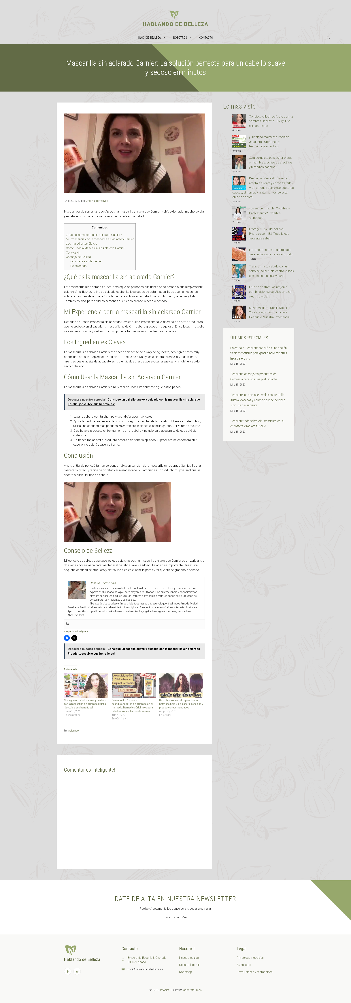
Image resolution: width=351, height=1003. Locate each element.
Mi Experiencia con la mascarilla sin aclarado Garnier (100, 239)
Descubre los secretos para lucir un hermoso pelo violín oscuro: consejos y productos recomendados (181, 704)
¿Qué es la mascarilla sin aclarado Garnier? (94, 235)
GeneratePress (192, 990)
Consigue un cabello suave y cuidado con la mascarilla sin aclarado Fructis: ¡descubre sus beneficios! (85, 704)
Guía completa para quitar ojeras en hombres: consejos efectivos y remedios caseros (270, 162)
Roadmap (185, 972)
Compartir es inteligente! (85, 261)
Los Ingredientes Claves (81, 243)
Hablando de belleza (175, 24)
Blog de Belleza (149, 37)
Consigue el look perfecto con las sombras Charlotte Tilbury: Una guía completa (271, 121)
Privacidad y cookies (250, 957)
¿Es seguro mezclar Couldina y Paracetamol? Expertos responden (269, 212)
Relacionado (78, 266)
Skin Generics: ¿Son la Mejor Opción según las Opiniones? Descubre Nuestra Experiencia (269, 312)
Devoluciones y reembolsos (255, 972)
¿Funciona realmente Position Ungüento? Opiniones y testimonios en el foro (269, 141)
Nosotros (180, 37)
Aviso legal (244, 965)
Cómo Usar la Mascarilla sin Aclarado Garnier (95, 248)
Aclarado (73, 730)
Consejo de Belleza (78, 257)
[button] (328, 37)
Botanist (164, 990)
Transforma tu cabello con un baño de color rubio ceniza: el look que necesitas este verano (271, 271)
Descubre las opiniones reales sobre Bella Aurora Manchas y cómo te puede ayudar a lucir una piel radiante (257, 400)
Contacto (206, 37)
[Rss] (67, 624)
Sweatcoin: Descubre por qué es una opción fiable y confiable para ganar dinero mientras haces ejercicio (258, 353)
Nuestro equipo (189, 957)
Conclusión (73, 252)
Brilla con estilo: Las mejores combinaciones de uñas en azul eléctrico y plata (270, 291)
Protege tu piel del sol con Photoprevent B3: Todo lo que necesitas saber (269, 233)
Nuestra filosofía (189, 965)
